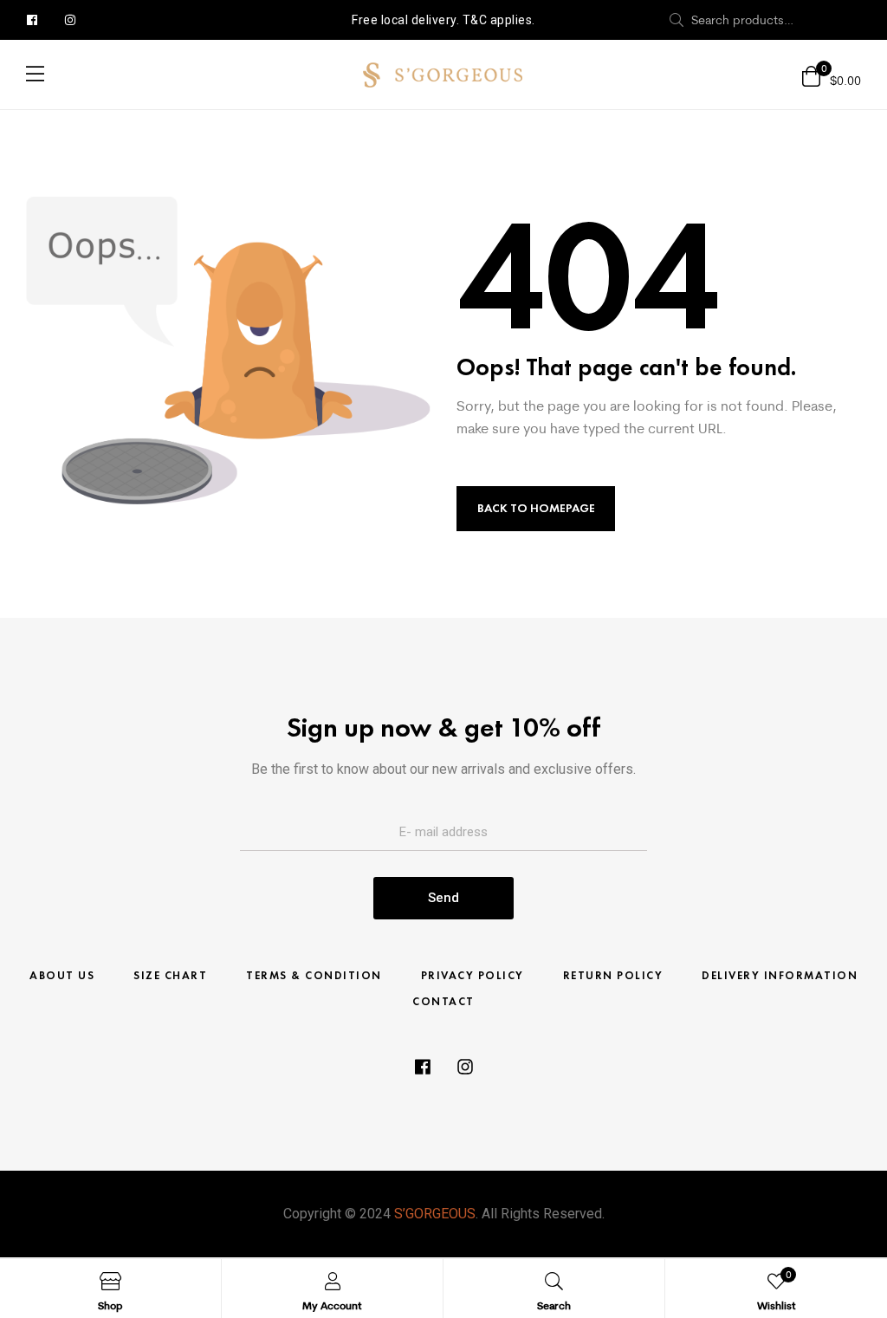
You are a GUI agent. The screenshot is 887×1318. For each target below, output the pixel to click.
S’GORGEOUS (435, 1213)
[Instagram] (70, 20)
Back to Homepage (536, 508)
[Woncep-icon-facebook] (32, 20)
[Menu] (35, 73)
